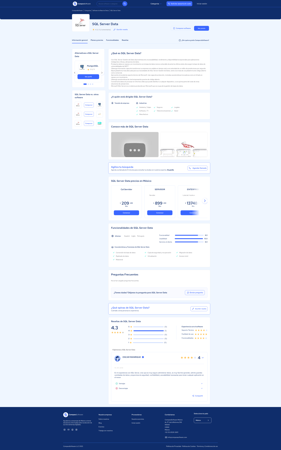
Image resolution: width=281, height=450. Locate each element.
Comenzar (160, 213)
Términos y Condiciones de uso (207, 446)
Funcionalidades (112, 40)
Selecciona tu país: (201, 413)
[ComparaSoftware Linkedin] (64, 429)
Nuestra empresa (105, 415)
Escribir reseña (122, 29)
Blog (100, 423)
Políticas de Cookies (189, 446)
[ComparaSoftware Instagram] (76, 429)
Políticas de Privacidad (173, 446)
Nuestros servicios (138, 419)
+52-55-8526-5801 (171, 432)
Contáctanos (170, 415)
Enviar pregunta (196, 292)
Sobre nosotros (104, 419)
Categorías (155, 4)
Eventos (101, 427)
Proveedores (137, 415)
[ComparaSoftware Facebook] (72, 429)
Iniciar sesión (202, 4)
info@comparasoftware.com (177, 437)
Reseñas (125, 40)
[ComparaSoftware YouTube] (68, 429)
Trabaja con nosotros (106, 431)
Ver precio (201, 28)
